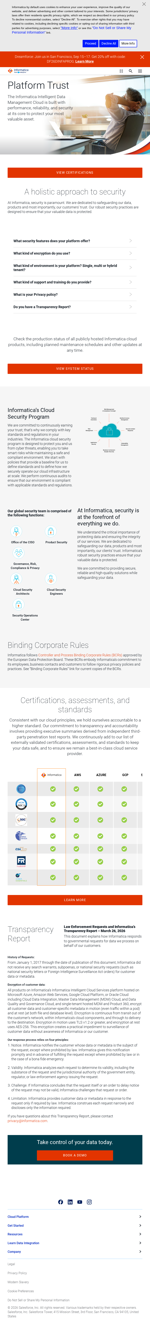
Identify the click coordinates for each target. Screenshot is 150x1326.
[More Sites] (121, 71)
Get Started (16, 1225)
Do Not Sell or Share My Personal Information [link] (39, 1300)
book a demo (75, 1155)
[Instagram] (89, 1202)
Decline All (109, 43)
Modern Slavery (18, 1282)
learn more (75, 900)
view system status (75, 369)
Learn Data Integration (23, 1243)
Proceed (90, 43)
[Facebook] (60, 1202)
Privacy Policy (17, 1273)
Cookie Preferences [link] (21, 1291)
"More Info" (69, 28)
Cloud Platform (18, 1217)
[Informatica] (18, 71)
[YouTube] (79, 1202)
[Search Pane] (130, 71)
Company (14, 1252)
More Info (128, 43)
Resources (15, 1234)
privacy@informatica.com (27, 1121)
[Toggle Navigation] (140, 70)
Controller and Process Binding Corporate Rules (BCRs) (80, 655)
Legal (11, 1264)
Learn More (84, 61)
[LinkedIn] (70, 1202)
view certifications (75, 172)
